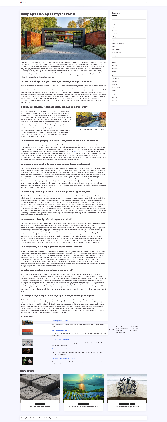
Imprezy (114, 40)
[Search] (146, 3)
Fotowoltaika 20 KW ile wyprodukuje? (83, 406)
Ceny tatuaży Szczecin (59, 349)
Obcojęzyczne (116, 56)
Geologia (114, 34)
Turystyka (115, 84)
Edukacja (114, 30)
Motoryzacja (116, 49)
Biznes (114, 18)
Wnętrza (114, 97)
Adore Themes (56, 418)
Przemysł (114, 65)
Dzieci (113, 24)
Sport (113, 75)
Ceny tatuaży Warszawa (60, 340)
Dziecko (114, 27)
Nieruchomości (116, 53)
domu (75, 151)
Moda (113, 46)
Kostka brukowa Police (40, 406)
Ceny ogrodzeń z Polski (60, 321)
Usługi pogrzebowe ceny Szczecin (63, 358)
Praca (113, 59)
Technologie (116, 78)
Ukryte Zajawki (116, 87)
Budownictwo (116, 21)
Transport (115, 81)
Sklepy (114, 72)
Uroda (114, 91)
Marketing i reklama (118, 43)
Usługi (113, 94)
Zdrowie (114, 100)
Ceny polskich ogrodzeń (60, 330)
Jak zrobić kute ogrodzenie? (127, 406)
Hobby (114, 37)
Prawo (114, 62)
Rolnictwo (115, 68)
